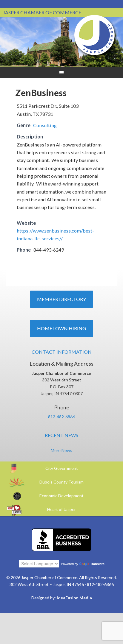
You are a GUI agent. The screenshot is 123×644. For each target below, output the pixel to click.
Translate (97, 564)
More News (61, 450)
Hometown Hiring (61, 328)
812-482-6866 (61, 416)
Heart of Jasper (61, 509)
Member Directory (61, 299)
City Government (61, 468)
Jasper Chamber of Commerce (94, 35)
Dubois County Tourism (61, 481)
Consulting (45, 125)
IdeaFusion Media (74, 597)
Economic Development (61, 495)
